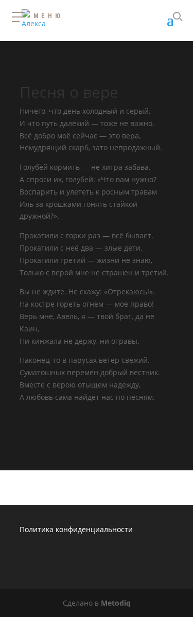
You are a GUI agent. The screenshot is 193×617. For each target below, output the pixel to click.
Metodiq (116, 603)
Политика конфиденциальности (76, 529)
